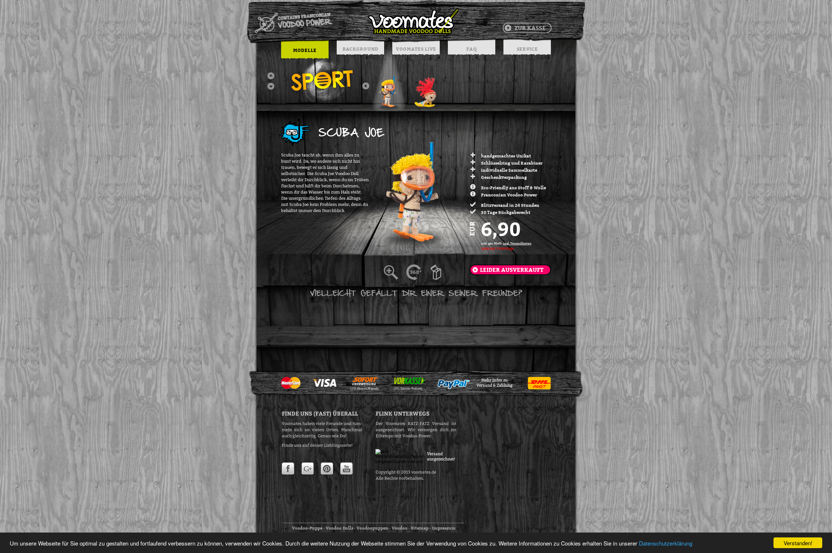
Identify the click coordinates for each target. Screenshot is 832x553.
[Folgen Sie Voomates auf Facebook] (287, 468)
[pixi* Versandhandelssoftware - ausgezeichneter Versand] (401, 461)
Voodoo (400, 528)
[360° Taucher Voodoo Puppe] (417, 272)
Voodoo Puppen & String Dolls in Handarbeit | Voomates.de (356, 21)
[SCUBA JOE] (389, 89)
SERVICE (527, 49)
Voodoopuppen (372, 528)
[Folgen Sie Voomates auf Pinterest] (326, 468)
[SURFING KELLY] (426, 89)
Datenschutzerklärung (665, 543)
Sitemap (420, 528)
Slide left (365, 85)
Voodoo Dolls (339, 528)
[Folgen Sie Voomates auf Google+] (307, 468)
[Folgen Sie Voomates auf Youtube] (346, 468)
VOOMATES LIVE (416, 49)
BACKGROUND (360, 49)
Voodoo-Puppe (307, 528)
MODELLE (305, 50)
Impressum (444, 528)
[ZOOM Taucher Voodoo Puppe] (395, 272)
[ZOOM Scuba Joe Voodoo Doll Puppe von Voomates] (440, 272)
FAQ (471, 49)
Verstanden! (798, 543)
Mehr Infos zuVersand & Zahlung (494, 383)
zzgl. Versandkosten (517, 243)
